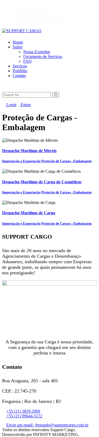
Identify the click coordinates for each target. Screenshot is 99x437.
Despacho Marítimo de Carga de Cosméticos (42, 182)
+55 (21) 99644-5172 (24, 416)
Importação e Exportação (21, 161)
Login (10, 104)
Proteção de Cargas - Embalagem (66, 161)
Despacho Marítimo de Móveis (29, 150)
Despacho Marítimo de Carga (28, 213)
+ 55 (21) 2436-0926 (52, 8)
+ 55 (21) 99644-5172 (31, 13)
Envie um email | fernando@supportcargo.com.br (47, 425)
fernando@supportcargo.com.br (39, 22)
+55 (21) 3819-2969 (23, 411)
